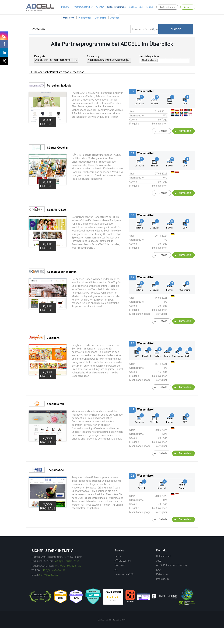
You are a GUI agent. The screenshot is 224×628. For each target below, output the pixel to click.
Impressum (162, 578)
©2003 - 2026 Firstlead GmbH (112, 620)
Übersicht (68, 17)
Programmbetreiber (83, 6)
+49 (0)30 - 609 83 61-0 (66, 561)
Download (120, 565)
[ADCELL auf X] (4, 61)
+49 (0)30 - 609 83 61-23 (68, 565)
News (118, 556)
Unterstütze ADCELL (125, 574)
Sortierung (93, 56)
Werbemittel (84, 17)
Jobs (158, 560)
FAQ (158, 569)
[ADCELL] (113, 597)
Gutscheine (100, 17)
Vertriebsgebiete (149, 56)
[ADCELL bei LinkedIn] (4, 52)
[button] (175, 29)
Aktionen (114, 17)
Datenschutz (163, 574)
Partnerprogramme (116, 6)
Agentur (100, 6)
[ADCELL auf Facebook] (4, 44)
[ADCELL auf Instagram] (4, 35)
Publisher (65, 6)
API (116, 569)
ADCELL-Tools (135, 6)
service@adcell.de (48, 574)
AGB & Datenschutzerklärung (171, 565)
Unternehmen (163, 556)
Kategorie (39, 56)
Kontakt (149, 6)
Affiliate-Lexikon (123, 560)
